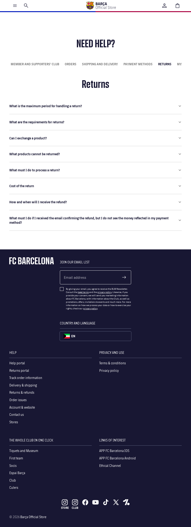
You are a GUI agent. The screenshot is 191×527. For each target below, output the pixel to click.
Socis (13, 466)
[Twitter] (116, 502)
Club (12, 480)
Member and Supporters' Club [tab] (35, 64)
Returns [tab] (164, 64)
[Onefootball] (126, 502)
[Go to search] (26, 5)
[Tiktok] (105, 502)
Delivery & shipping (23, 385)
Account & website (22, 407)
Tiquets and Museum (23, 451)
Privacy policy (109, 370)
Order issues (18, 400)
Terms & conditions (112, 363)
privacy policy (104, 292)
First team (16, 458)
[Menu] (14, 5)
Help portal (17, 363)
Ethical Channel (110, 466)
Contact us (16, 415)
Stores (13, 422)
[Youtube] (95, 502)
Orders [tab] (70, 64)
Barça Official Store (33, 517)
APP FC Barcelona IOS (114, 451)
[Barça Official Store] (101, 5)
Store (65, 508)
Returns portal (19, 370)
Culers (13, 487)
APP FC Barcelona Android (117, 458)
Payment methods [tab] (138, 64)
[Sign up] (124, 277)
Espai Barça (17, 473)
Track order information (25, 378)
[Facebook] (85, 502)
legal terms (83, 292)
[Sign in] (164, 5)
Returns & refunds (21, 392)
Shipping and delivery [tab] (100, 64)
